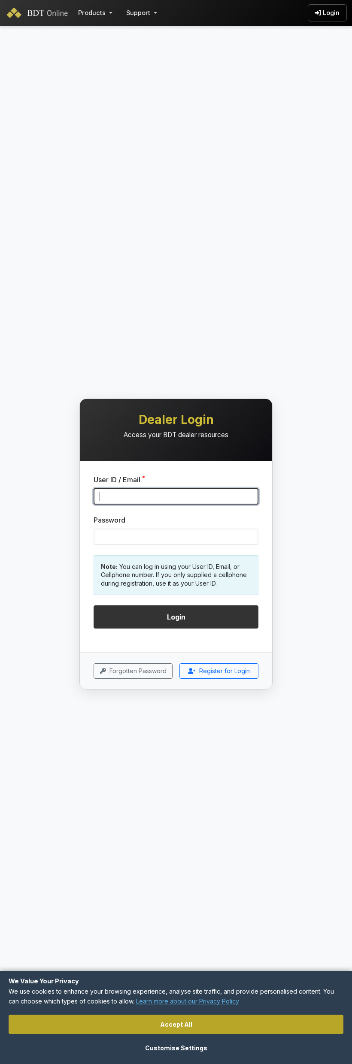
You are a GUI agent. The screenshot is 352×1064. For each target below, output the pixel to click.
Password (109, 520)
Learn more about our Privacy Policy (187, 1001)
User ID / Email (119, 479)
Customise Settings (176, 1048)
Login (331, 12)
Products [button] (92, 12)
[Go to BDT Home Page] (39, 13)
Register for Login (224, 670)
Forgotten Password (138, 670)
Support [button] (138, 12)
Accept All (176, 1024)
